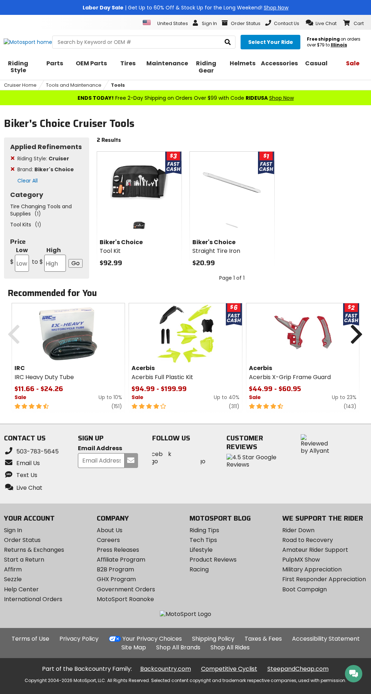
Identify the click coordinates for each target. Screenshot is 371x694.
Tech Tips (203, 540)
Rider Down (298, 530)
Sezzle (13, 579)
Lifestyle (201, 550)
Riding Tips (204, 530)
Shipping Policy (213, 639)
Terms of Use (30, 639)
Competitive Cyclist (229, 669)
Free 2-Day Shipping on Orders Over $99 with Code (186, 98)
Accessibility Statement (326, 639)
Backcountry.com (165, 669)
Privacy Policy (79, 639)
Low (19, 256)
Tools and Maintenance (73, 85)
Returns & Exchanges (34, 550)
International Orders (33, 599)
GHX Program (116, 579)
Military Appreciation (312, 569)
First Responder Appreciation (324, 579)
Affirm (13, 569)
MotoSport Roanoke (125, 599)
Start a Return (24, 559)
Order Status (22, 540)
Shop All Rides (230, 647)
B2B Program (115, 569)
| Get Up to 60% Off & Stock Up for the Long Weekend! (185, 7)
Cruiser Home (20, 85)
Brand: (45, 169)
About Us (109, 530)
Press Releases (118, 550)
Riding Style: (43, 158)
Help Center (21, 589)
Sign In (13, 530)
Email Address (100, 448)
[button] (321, 23)
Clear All (27, 180)
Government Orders (126, 589)
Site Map (133, 647)
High (46, 256)
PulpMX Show (301, 559)
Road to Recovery (307, 540)
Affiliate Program (121, 559)
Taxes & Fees (263, 639)
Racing (199, 569)
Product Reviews (213, 559)
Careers (108, 540)
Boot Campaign (304, 589)
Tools (118, 85)
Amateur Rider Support (315, 550)
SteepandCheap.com (298, 669)
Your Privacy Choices (152, 638)
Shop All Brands (178, 647)
